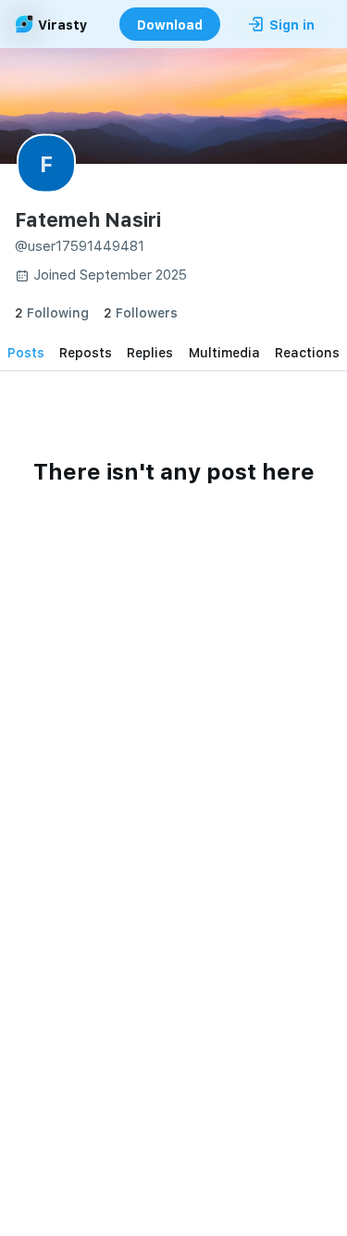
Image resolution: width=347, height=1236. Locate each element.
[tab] (26, 351)
